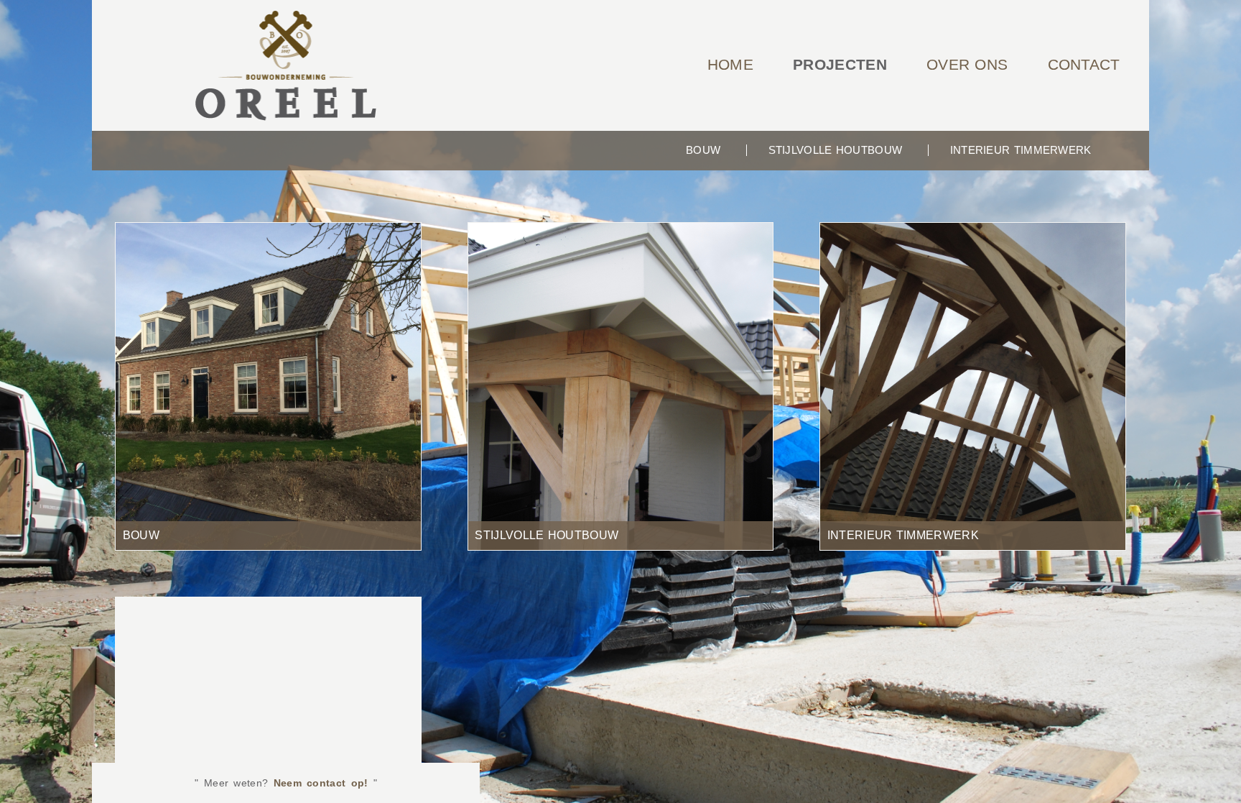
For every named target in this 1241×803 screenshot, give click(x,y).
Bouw (703, 150)
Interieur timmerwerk (1021, 150)
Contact (1084, 64)
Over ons (967, 64)
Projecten (840, 64)
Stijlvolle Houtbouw (835, 150)
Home (730, 64)
